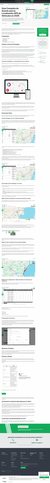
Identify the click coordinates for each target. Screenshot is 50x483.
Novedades (12, 465)
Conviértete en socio (28, 4)
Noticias (31, 455)
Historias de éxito (16, 4)
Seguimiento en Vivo (8, 120)
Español (40, 4)
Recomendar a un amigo (14, 466)
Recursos (33, 4)
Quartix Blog (41, 454)
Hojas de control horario (14, 455)
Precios (20, 4)
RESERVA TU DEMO (42, 34)
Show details (10, 481)
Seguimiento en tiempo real (14, 454)
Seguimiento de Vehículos (5, 454)
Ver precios (3, 393)
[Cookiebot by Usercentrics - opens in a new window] (4, 481)
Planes (21, 454)
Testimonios (22, 455)
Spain (26, 0)
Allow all (44, 477)
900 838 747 (13, 441)
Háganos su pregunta (37, 441)
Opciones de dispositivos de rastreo (25, 458)
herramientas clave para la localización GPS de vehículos (25, 28)
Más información (42, 458)
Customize (44, 479)
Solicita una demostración (16, 23)
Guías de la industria (42, 455)
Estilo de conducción (13, 458)
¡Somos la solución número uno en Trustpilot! (9, 30)
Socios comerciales (4, 465)
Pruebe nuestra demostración (23, 426)
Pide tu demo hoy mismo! (5, 422)
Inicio (2, 475)
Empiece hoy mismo (46, 4)
